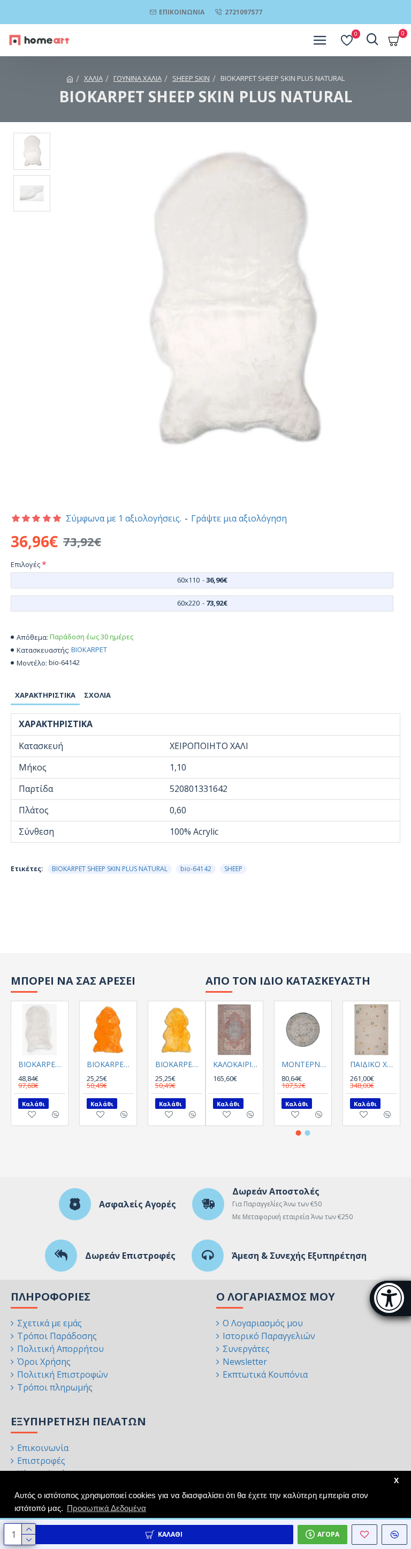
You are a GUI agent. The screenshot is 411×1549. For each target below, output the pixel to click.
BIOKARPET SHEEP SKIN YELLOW (178, 1064)
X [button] (396, 1481)
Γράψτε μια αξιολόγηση (239, 518)
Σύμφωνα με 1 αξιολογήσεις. (123, 518)
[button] (298, 1133)
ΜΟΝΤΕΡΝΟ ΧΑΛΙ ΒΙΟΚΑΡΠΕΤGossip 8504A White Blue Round (305, 1064)
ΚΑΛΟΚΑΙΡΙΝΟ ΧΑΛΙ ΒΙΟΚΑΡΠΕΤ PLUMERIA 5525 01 (236, 1064)
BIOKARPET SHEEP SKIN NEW (41, 1064)
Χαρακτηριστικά (45, 695)
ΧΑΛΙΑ (93, 78)
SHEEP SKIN (191, 78)
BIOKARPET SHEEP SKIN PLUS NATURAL (110, 868)
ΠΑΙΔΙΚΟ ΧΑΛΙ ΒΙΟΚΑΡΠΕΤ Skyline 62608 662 (373, 1064)
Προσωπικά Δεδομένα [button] (106, 1508)
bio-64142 (195, 868)
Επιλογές (25, 564)
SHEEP (233, 868)
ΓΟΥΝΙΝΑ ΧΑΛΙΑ (137, 78)
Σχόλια (97, 695)
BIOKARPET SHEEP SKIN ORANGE (110, 1064)
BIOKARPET (89, 649)
